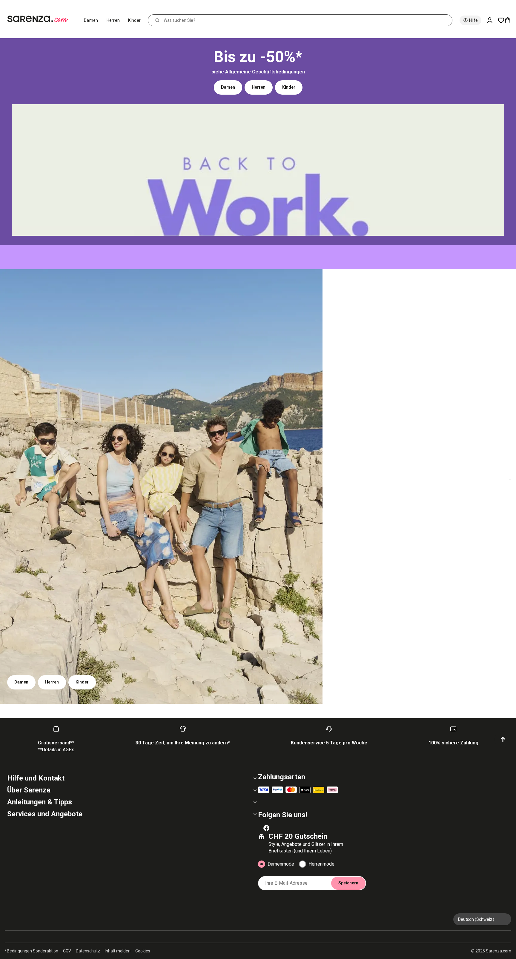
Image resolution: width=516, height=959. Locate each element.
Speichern (348, 883)
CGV (67, 951)
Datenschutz (88, 951)
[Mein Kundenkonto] (492, 20)
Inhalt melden (117, 951)
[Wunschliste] (501, 20)
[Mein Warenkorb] (510, 20)
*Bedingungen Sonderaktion (31, 951)
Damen (91, 20)
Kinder (134, 20)
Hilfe (473, 20)
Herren (113, 20)
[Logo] (40, 19)
